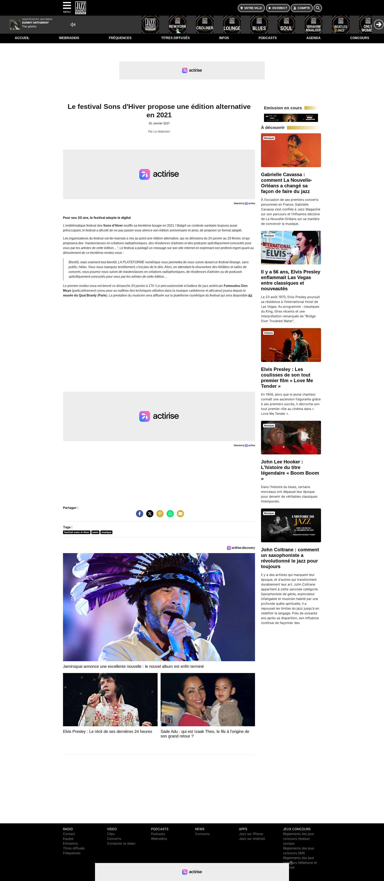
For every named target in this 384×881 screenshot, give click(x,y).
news (95, 532)
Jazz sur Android (252, 839)
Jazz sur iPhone (251, 834)
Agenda (313, 38)
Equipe (68, 839)
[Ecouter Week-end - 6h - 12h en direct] (291, 118)
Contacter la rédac (121, 843)
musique (106, 532)
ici (250, 295)
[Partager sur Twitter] (148, 516)
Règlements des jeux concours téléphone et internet (300, 862)
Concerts (114, 839)
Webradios (69, 38)
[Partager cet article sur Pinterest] (159, 516)
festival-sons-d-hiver (76, 532)
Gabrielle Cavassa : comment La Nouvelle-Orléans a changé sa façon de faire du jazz (286, 183)
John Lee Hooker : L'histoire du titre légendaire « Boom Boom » (290, 470)
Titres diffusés (175, 38)
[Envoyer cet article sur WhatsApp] (169, 516)
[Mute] (73, 25)
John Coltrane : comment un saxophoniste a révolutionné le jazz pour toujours (290, 558)
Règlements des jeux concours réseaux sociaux (298, 838)
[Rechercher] (318, 8)
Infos (224, 38)
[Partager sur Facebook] (138, 516)
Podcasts (268, 38)
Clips (111, 834)
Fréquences (120, 38)
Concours (359, 38)
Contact (69, 834)
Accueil (22, 38)
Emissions (70, 843)
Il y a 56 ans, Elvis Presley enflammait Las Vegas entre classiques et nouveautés (290, 280)
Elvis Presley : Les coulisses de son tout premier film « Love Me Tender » (287, 378)
